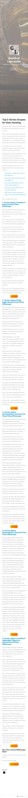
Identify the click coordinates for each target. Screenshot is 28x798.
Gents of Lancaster (14, 59)
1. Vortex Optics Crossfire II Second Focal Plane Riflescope (13, 204)
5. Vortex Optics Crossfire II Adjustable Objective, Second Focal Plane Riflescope (13, 641)
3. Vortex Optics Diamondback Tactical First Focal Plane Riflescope (13, 414)
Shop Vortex (14, 764)
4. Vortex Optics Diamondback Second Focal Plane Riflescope (14, 532)
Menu (15, 69)
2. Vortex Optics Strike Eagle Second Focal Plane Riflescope (13, 302)
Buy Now (14, 296)
